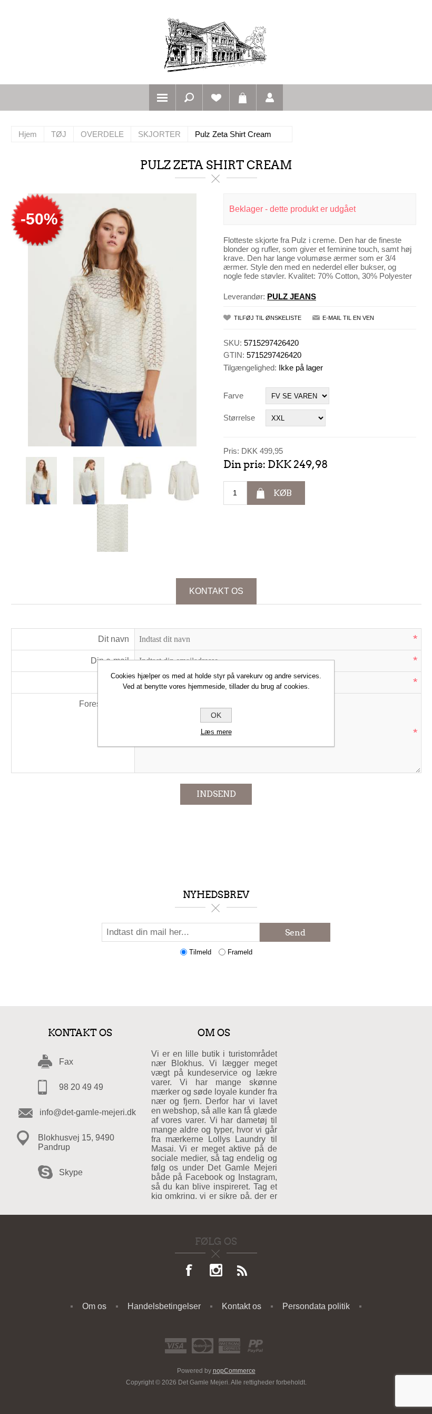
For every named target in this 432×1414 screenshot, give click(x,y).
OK (216, 715)
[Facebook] (190, 1271)
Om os (94, 1306)
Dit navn (113, 639)
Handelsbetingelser (164, 1306)
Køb (282, 493)
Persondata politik (316, 1306)
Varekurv (243, 97)
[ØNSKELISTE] (216, 97)
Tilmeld (200, 952)
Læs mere (216, 732)
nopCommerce (234, 1370)
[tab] (216, 591)
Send (295, 933)
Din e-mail (110, 660)
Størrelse (239, 417)
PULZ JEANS (291, 296)
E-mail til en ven (348, 318)
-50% (39, 219)
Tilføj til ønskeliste (267, 318)
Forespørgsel (104, 703)
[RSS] (242, 1271)
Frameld (240, 952)
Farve (233, 395)
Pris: (231, 450)
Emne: (117, 682)
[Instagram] (216, 1271)
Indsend (216, 794)
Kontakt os (216, 591)
